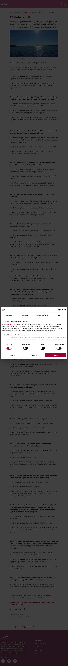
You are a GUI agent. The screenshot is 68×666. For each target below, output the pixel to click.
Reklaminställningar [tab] (42, 315)
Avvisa (12, 355)
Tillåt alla (55, 355)
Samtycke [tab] (9, 315)
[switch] (25, 348)
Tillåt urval (34, 355)
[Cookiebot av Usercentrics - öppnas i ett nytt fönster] (58, 310)
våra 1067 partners (12, 324)
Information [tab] (25, 315)
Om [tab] (59, 315)
